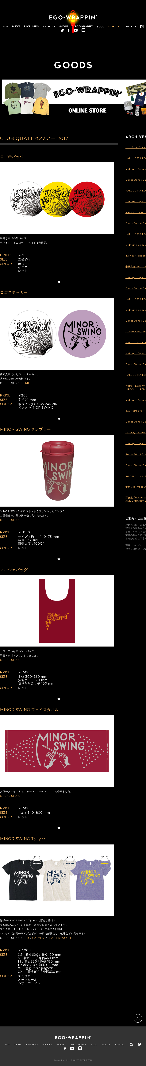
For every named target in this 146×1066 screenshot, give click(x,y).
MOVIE (61, 1045)
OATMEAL (38, 937)
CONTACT (120, 1045)
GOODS (106, 1045)
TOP (7, 1045)
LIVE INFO (32, 1045)
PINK (26, 382)
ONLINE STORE (10, 519)
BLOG (94, 1045)
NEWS (17, 1045)
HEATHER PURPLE (60, 937)
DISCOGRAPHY (78, 1045)
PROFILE (47, 1045)
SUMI (26, 937)
